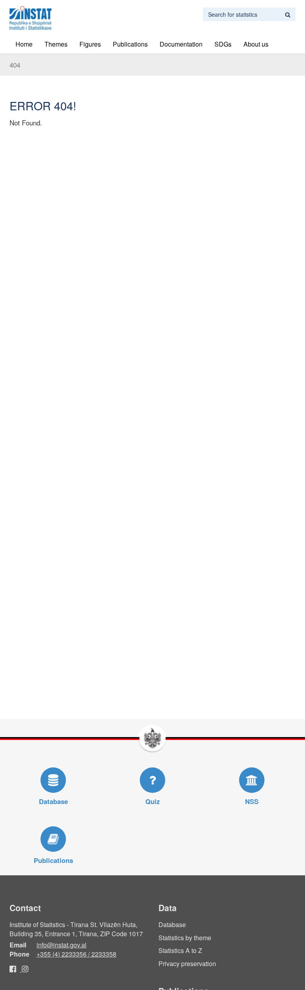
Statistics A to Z (180, 950)
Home (24, 44)
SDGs (223, 44)
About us (255, 44)
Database (172, 924)
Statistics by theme (184, 937)
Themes (56, 44)
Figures (90, 44)
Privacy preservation (187, 963)
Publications (130, 44)
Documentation (181, 44)
